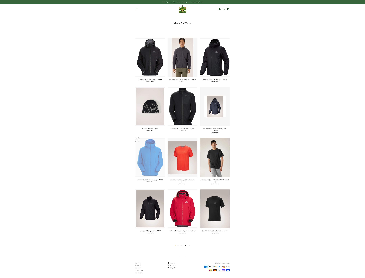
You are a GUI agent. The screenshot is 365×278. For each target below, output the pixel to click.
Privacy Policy (139, 272)
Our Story (138, 263)
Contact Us (138, 265)
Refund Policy (139, 270)
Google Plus (173, 268)
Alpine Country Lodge (224, 263)
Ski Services (138, 268)
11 (185, 245)
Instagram (172, 265)
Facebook (172, 263)
